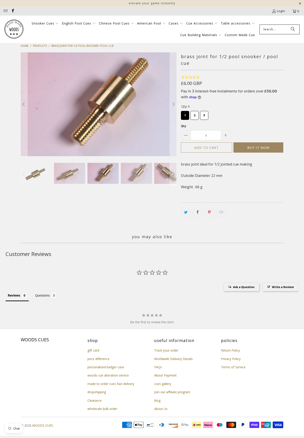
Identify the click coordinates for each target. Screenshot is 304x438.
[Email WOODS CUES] (5, 11)
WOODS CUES (42, 425)
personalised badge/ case (105, 367)
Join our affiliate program (172, 392)
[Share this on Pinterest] (209, 212)
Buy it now (258, 147)
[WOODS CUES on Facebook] (12, 11)
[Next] (173, 104)
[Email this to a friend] (221, 212)
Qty (183, 126)
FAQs (158, 367)
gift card (93, 350)
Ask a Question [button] (244, 287)
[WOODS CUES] (13, 29)
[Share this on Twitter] (186, 212)
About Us (161, 409)
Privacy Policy (231, 359)
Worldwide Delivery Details (173, 359)
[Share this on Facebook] (198, 212)
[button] (45, 23)
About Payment (165, 375)
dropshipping (96, 392)
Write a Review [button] (283, 287)
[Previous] (24, 104)
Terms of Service (233, 367)
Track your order (166, 350)
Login (281, 11)
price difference (98, 359)
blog (157, 400)
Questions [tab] (42, 295)
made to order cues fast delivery (110, 384)
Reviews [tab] (14, 295)
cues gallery (162, 384)
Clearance (94, 400)
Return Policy (230, 350)
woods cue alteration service (108, 375)
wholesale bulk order (102, 409)
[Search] (293, 29)
